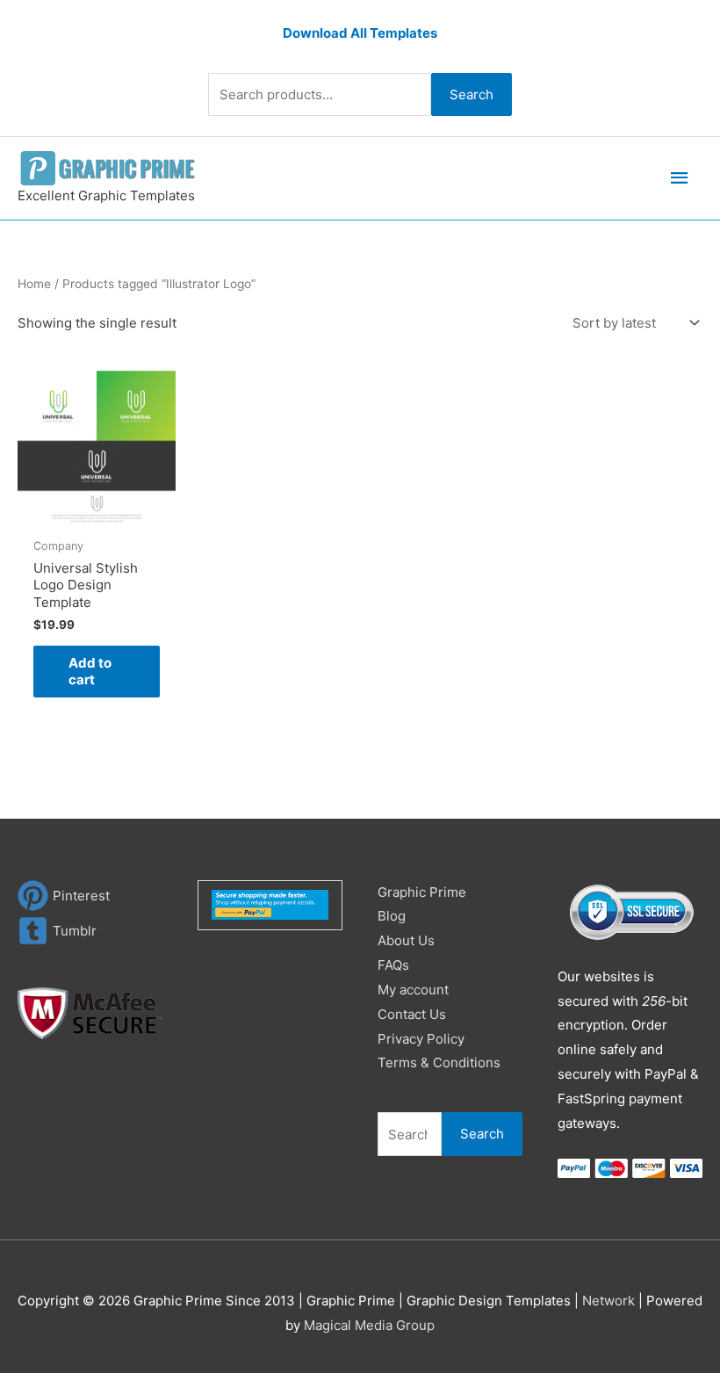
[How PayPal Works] (270, 903)
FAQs (393, 965)
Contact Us (412, 1014)
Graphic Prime (422, 892)
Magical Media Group (369, 1325)
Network (608, 1300)
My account (413, 989)
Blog (392, 915)
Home (34, 284)
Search (471, 94)
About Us (406, 940)
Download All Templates (360, 33)
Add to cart (90, 671)
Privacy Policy (421, 1038)
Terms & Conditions (439, 1062)
